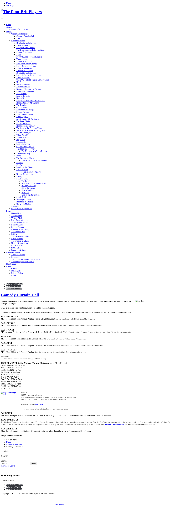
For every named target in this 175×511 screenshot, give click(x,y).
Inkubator (15, 257)
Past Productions (18, 41)
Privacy (19, 176)
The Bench (26, 181)
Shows (9, 31)
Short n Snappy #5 (24, 61)
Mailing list (15, 271)
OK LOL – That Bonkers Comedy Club (32, 80)
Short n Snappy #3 (24, 133)
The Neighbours (23, 77)
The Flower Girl (23, 87)
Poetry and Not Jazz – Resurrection (30, 100)
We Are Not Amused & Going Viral (30, 130)
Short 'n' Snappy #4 (24, 68)
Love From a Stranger (25, 110)
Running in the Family (25, 126)
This (18, 38)
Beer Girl (25, 192)
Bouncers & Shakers (24, 202)
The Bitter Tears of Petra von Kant (30, 50)
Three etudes (21, 59)
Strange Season (22, 112)
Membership (11, 264)
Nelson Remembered (24, 174)
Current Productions (19, 34)
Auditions (15, 206)
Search (4, 461)
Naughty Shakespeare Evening (28, 89)
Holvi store (39, 404)
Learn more (59, 504)
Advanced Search (8, 466)
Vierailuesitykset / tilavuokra (22, 261)
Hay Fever (20, 140)
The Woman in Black (25, 158)
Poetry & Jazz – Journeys (26, 66)
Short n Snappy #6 (24, 52)
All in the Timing (28, 188)
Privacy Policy (17, 273)
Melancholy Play (23, 144)
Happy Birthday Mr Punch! (27, 103)
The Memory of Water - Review (35, 151)
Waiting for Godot (23, 199)
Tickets (9, 27)
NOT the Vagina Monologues (34, 183)
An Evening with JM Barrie (27, 119)
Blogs (8, 211)
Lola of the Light (23, 96)
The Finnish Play (23, 153)
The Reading (21, 105)
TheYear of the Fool (24, 71)
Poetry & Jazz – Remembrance (28, 75)
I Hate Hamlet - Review (31, 172)
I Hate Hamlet (22, 169)
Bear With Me (27, 190)
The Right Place (22, 45)
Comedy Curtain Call (25, 36)
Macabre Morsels (23, 84)
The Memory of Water (25, 149)
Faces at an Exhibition (25, 91)
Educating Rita (22, 117)
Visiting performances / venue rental (25, 259)
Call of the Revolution (30, 195)
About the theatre (18, 255)
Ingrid (18, 156)
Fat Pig (19, 165)
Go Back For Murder (25, 146)
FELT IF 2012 (22, 179)
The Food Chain (23, 121)
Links (13, 275)
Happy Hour (21, 98)
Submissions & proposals (21, 209)
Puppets (19, 163)
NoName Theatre (13, 252)
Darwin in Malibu (23, 204)
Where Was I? (22, 135)
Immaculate (21, 142)
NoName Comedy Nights (26, 64)
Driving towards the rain (26, 43)
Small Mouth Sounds (24, 114)
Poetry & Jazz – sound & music (29, 57)
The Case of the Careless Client (29, 128)
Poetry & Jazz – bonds (25, 48)
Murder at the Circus (24, 167)
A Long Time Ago (29, 186)
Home (8, 3)
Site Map (9, 5)
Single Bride (21, 197)
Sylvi (18, 54)
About (8, 266)
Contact (14, 268)
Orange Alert (21, 107)
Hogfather (20, 82)
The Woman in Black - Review (34, 160)
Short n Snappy (22, 137)
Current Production (14, 444)
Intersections (21, 94)
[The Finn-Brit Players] (21, 11)
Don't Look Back (23, 123)
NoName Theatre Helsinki (115, 424)
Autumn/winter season (20, 29)
